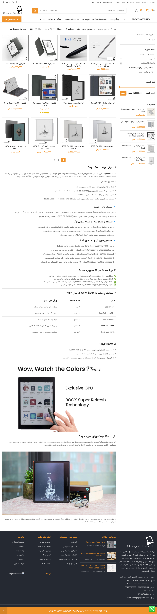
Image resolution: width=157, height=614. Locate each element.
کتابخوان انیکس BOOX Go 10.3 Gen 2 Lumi (133, 159)
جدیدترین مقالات (44, 559)
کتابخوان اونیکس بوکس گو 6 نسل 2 (133, 122)
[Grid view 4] (31, 29)
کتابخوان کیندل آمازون (145, 72)
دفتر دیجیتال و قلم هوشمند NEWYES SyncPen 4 (135, 134)
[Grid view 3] (36, 29)
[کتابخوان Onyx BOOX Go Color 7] (102, 87)
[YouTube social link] (7, 2)
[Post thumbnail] (111, 544)
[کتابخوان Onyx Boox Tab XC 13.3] (15, 87)
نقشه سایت (46, 563)
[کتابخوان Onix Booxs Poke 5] (44, 48)
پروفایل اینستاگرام (18, 542)
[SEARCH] (35, 10)
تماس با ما (47, 555)
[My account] (136, 10)
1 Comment (90, 545)
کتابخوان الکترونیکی (148, 63)
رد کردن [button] (3, 610)
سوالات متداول (19, 563)
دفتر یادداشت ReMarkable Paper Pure (133, 110)
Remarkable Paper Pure (95, 542)
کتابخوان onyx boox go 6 (15, 63)
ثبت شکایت (20, 550)
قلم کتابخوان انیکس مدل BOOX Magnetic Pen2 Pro (73, 65)
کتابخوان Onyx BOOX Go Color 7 (102, 104)
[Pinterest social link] (3, 2)
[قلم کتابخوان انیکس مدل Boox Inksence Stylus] (102, 48)
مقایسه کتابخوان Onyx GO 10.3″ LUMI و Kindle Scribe (93, 566)
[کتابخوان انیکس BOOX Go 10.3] (102, 131)
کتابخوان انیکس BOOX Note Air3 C (15, 147)
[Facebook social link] (16, 2)
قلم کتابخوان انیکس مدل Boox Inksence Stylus (102, 65)
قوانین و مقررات (45, 542)
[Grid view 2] (39, 29)
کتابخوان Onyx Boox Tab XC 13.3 (15, 104)
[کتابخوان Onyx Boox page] (73, 87)
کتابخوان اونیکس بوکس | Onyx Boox (140, 67)
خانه (114, 29)
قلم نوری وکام (72, 563)
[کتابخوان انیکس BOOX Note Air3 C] (15, 131)
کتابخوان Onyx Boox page (73, 103)
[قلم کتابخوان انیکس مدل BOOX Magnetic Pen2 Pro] (73, 48)
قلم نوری (152, 58)
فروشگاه (21, 546)
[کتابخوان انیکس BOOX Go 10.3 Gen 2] (151, 149)
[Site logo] (12, 10)
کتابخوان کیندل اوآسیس (68, 555)
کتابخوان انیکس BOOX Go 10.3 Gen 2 (133, 147)
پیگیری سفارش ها (44, 550)
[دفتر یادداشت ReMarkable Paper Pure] (151, 112)
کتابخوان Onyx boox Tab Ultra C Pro (44, 104)
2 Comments (86, 571)
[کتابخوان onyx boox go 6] (15, 48)
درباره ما (21, 559)
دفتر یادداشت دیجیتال (147, 54)
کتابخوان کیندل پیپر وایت (68, 559)
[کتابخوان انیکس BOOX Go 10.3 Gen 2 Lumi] (151, 161)
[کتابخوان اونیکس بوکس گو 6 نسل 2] (151, 124)
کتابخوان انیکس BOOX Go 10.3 (102, 146)
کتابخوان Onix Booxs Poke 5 (44, 63)
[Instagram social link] (10, 2)
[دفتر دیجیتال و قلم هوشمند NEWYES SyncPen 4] (151, 136)
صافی (123, 93)
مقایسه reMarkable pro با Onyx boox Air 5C (93, 554)
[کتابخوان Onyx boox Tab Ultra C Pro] (44, 87)
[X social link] (13, 2)
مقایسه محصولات (44, 546)
